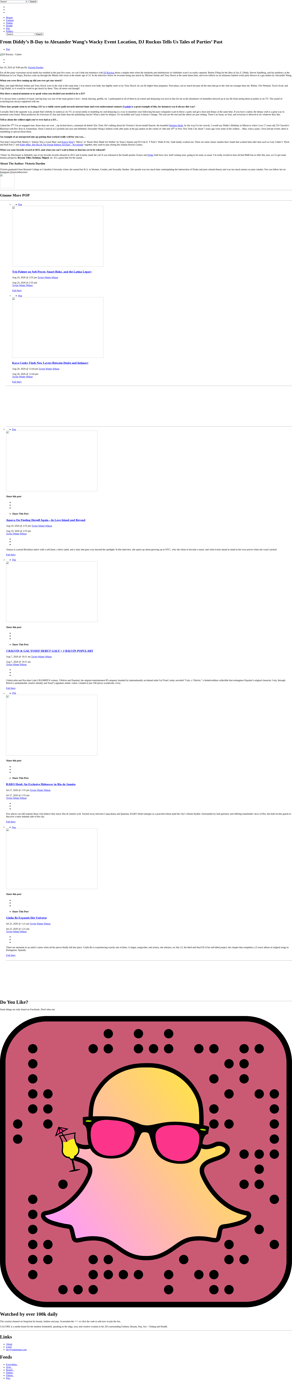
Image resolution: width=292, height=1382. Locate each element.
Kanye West (67, 142)
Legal (9, 1347)
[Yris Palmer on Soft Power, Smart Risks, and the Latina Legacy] (57, 265)
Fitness (10, 1375)
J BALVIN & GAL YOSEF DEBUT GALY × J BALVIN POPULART (49, 650)
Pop (8, 28)
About (9, 1344)
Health (9, 25)
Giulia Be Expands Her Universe (26, 917)
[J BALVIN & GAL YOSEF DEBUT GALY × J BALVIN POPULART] (51, 621)
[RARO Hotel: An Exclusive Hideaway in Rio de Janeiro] (51, 754)
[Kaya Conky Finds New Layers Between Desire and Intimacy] (57, 357)
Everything (12, 1364)
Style (9, 1367)
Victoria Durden (35, 67)
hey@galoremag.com (16, 1349)
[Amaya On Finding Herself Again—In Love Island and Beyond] (51, 490)
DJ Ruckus (109, 72)
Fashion (10, 20)
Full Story (17, 290)
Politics (9, 31)
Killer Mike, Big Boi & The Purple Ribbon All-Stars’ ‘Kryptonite (51, 144)
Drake (150, 155)
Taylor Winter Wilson (48, 277)
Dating (9, 23)
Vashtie (127, 106)
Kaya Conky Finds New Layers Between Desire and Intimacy (50, 362)
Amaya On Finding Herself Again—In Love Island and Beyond (45, 520)
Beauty (9, 17)
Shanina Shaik (176, 125)
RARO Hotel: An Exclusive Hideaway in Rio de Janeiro (41, 784)
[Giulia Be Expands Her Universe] (51, 888)
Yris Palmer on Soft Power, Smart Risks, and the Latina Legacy (52, 271)
